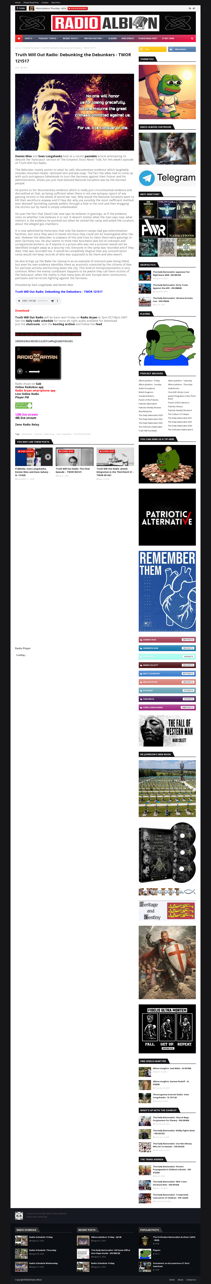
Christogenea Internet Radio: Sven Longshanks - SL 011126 (171, 1096)
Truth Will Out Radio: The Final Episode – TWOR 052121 (73, 470)
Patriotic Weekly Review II (180, 410)
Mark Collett (164, 665)
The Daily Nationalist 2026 (180, 425)
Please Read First (31, 2)
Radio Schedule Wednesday (43, 1263)
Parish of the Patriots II (178, 402)
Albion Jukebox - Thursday (180, 384)
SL (18, 67)
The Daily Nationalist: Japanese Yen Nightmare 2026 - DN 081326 (171, 273)
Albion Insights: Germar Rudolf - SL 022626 (171, 1083)
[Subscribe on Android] (23, 407)
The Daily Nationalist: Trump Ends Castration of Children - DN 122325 (170, 1196)
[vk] (182, 49)
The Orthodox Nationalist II (180, 429)
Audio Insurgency (147, 388)
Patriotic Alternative (148, 403)
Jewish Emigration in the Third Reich (181, 397)
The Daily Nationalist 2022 (151, 419)
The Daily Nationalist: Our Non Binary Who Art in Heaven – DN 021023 (172, 1145)
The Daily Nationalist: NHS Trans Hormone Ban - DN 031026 (170, 1183)
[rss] (153, 49)
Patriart (164, 690)
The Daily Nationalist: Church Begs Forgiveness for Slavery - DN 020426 (171, 1119)
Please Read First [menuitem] (148, 38)
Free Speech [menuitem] (128, 38)
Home (18, 2)
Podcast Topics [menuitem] (47, 38)
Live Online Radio (27, 394)
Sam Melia (164, 699)
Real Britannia (145, 411)
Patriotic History (175, 406)
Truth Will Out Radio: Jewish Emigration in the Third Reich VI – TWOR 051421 (115, 472)
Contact (45, 2)
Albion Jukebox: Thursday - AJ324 (51, 8)
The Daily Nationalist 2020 (151, 415)
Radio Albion (36, 1279)
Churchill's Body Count (178, 392)
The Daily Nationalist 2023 (180, 421)
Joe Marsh (164, 656)
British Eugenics (146, 392)
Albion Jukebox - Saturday (180, 380)
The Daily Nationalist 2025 (151, 423)
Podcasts (38, 434)
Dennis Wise (23, 156)
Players (156, 1250)
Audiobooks (173, 388)
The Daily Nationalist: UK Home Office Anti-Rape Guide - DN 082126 (110, 1252)
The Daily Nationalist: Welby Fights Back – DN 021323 (174, 1132)
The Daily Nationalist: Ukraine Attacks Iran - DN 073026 (173, 300)
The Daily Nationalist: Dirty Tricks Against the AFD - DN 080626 (170, 286)
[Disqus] (74, 523)
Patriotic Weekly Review (150, 407)
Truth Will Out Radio (31, 48)
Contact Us (191, 1279)
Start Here (55, 2)
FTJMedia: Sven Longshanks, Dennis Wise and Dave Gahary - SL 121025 (32, 472)
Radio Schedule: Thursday (42, 1250)
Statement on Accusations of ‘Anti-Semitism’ (171, 1265)
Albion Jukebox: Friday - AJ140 (106, 1237)
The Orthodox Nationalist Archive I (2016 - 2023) (174, 1239)
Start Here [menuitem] (168, 38)
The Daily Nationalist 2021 (180, 418)
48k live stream (25, 418)
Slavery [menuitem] (112, 38)
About (180, 1279)
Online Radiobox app (29, 387)
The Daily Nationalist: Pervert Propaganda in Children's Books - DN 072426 (172, 1169)
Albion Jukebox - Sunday (150, 384)
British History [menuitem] (93, 38)
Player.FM (22, 397)
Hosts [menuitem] (28, 38)
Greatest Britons (146, 396)
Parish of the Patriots (148, 399)
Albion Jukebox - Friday (149, 380)
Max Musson (164, 682)
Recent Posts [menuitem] (70, 38)
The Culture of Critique (178, 414)
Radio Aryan (49, 434)
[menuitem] (19, 38)
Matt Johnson (164, 673)
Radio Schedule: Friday (41, 1237)
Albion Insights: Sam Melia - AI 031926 (172, 1068)
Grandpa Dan (164, 648)
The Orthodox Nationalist (150, 426)
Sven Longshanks (64, 434)
